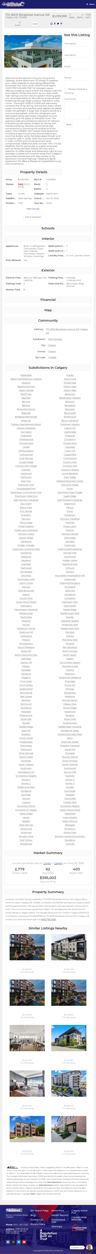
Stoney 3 (26, 783)
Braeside (26, 413)
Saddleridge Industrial (70, 726)
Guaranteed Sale (58, 1221)
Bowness (70, 409)
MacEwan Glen (70, 602)
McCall (26, 624)
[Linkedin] (19, 1242)
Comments (70, 99)
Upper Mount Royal (70, 810)
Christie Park (70, 443)
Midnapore (26, 636)
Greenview (70, 545)
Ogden (70, 658)
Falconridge (26, 522)
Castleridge (70, 432)
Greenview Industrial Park (26, 549)
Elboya (70, 507)
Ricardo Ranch (70, 700)
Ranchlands (26, 693)
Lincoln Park (26, 598)
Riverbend (26, 708)
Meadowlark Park (70, 628)
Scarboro (26, 734)
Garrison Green (26, 534)
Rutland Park (70, 723)
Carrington (26, 432)
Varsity (26, 817)
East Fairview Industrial (26, 500)
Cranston (26, 470)
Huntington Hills (26, 579)
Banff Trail (26, 394)
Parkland (26, 674)
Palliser (26, 666)
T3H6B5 (52, 357)
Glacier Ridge (26, 538)
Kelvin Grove (26, 583)
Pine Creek (26, 681)
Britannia (26, 420)
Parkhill (70, 670)
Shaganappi (26, 742)
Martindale (26, 617)
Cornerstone (69, 458)
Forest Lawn (69, 526)
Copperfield (70, 454)
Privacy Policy (38, 1224)
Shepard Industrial (70, 745)
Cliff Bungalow (26, 451)
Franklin (70, 530)
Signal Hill (70, 749)
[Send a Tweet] (58, 24)
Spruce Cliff (70, 772)
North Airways (70, 651)
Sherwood (26, 749)
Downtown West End (26, 496)
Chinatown (70, 439)
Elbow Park (26, 507)
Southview (26, 768)
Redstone (70, 696)
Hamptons (26, 553)
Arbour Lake (69, 386)
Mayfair (70, 617)
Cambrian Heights (70, 424)
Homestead (26, 572)
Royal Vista (70, 719)
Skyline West (26, 757)
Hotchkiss (26, 575)
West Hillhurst (70, 821)
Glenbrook (26, 541)
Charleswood (26, 439)
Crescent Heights (70, 470)
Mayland (26, 621)
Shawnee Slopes (70, 742)
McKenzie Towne (26, 628)
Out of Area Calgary (70, 662)
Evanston (26, 515)
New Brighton (70, 647)
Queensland (26, 689)
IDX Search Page (39, 1210)
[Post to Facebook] (55, 24)
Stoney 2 (69, 779)
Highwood (26, 568)
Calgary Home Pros (79, 1211)
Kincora (26, 587)
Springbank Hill (26, 772)
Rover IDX (85, 1197)
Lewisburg (69, 594)
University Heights (69, 806)
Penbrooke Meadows (70, 677)
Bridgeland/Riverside (26, 417)
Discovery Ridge (69, 485)
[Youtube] (24, 1242)
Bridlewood (70, 417)
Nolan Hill (26, 651)
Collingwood (26, 454)
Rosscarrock (26, 715)
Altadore (26, 383)
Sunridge (26, 795)
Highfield (26, 564)
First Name (70, 43)
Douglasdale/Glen (26, 488)
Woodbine (70, 840)
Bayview (26, 398)
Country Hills (70, 462)
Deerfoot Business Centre (69, 481)
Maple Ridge (70, 609)
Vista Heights (70, 817)
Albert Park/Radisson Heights (26, 379)
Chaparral (70, 435)
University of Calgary (26, 810)
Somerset (26, 761)
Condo (47, 863)
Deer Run (26, 481)
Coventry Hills (70, 466)
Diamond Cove (26, 485)
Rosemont (70, 711)
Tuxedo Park (70, 802)
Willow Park (70, 832)
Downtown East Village (70, 492)
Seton (70, 738)
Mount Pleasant (26, 647)
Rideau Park (69, 704)
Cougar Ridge (26, 462)
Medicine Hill (26, 632)
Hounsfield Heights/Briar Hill (70, 575)
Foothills (69, 522)
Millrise (70, 636)
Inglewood (70, 579)
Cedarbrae (26, 435)
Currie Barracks (70, 473)
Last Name (70, 55)
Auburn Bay (70, 390)
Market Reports (60, 1215)
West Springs (55, 339)
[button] (6, 49)
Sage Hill (26, 730)
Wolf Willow (26, 840)
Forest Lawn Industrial (26, 530)
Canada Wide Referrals (79, 1218)
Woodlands (26, 844)
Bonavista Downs (26, 409)
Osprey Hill (26, 662)
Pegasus (26, 677)
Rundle (26, 723)
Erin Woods (26, 511)
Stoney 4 (70, 783)
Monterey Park (70, 640)
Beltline (26, 405)
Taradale (69, 795)
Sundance (26, 791)
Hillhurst (69, 568)
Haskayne (26, 556)
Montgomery (26, 643)
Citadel (26, 447)
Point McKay (26, 685)
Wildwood (26, 832)
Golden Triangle (26, 545)
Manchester (70, 606)
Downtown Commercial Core (26, 492)
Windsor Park (26, 836)
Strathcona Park (26, 787)
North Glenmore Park (26, 655)
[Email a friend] (51, 24)
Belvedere (70, 405)
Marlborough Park (69, 613)
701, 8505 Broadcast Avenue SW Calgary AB (67, 331)
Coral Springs (26, 458)
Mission (26, 640)
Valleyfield (70, 813)
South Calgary (26, 764)
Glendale (70, 541)
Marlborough (26, 613)
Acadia (70, 375)
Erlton (70, 511)
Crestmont (26, 473)
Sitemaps (57, 1226)
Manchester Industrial (26, 609)
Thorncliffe (70, 798)
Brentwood (70, 413)
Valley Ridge (26, 813)
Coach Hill (70, 451)
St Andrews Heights (26, 776)
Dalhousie (26, 477)
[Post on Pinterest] (61, 24)
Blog (33, 1215)
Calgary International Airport (26, 424)
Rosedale (26, 711)
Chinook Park (26, 443)
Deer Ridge (70, 477)
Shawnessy (26, 745)
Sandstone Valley (70, 730)
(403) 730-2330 (48, 919)
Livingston (70, 598)
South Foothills (70, 764)
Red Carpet (26, 696)
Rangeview (70, 693)
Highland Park (70, 564)
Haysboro (26, 560)
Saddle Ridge (26, 726)
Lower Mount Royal (26, 602)
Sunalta (70, 787)
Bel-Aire (26, 401)
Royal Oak (26, 719)
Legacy (26, 594)
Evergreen (70, 515)
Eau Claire (26, 503)
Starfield (70, 776)
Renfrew (26, 700)
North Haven (70, 655)
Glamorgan (70, 538)
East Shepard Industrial (70, 500)
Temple (26, 798)
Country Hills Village (26, 466)
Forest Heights (26, 526)
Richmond (26, 704)
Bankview (70, 394)
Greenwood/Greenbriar (70, 549)
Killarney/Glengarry (70, 583)
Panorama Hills (70, 666)
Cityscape (70, 447)
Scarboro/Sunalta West (70, 734)
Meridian (70, 632)
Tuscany (26, 802)
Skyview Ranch (70, 757)
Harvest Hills (69, 553)
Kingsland (70, 587)
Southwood (70, 768)
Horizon (70, 572)
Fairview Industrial (70, 519)
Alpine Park (70, 379)
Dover (70, 488)
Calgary (52, 345)
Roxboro (70, 715)
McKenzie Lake (70, 624)
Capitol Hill (70, 428)
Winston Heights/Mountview (70, 836)
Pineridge (70, 681)
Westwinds (26, 829)
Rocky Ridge (70, 708)
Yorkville (70, 844)
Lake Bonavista (26, 590)
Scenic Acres (26, 738)
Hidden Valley (70, 560)
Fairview (26, 519)
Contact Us (37, 1219)
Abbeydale (26, 375)
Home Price (58, 1210)
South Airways (70, 761)
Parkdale (26, 670)
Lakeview (70, 590)
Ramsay (70, 689)
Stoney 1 (26, 779)
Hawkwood (70, 556)
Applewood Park (26, 386)
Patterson (70, 674)
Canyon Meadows (26, 428)
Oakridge (26, 658)
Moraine (70, 643)
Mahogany (26, 606)
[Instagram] (13, 1242)
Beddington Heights (70, 398)
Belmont (69, 401)
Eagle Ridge (70, 496)
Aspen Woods (26, 390)
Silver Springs (26, 753)
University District (26, 806)
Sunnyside (69, 791)
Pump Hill (70, 685)
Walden (26, 821)
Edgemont (70, 503)
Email (67, 66)
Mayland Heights (70, 621)
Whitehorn (70, 829)
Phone (67, 78)
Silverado (70, 753)
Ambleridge (70, 383)
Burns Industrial (70, 420)
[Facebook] (8, 1242)
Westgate (70, 825)
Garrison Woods (70, 534)
